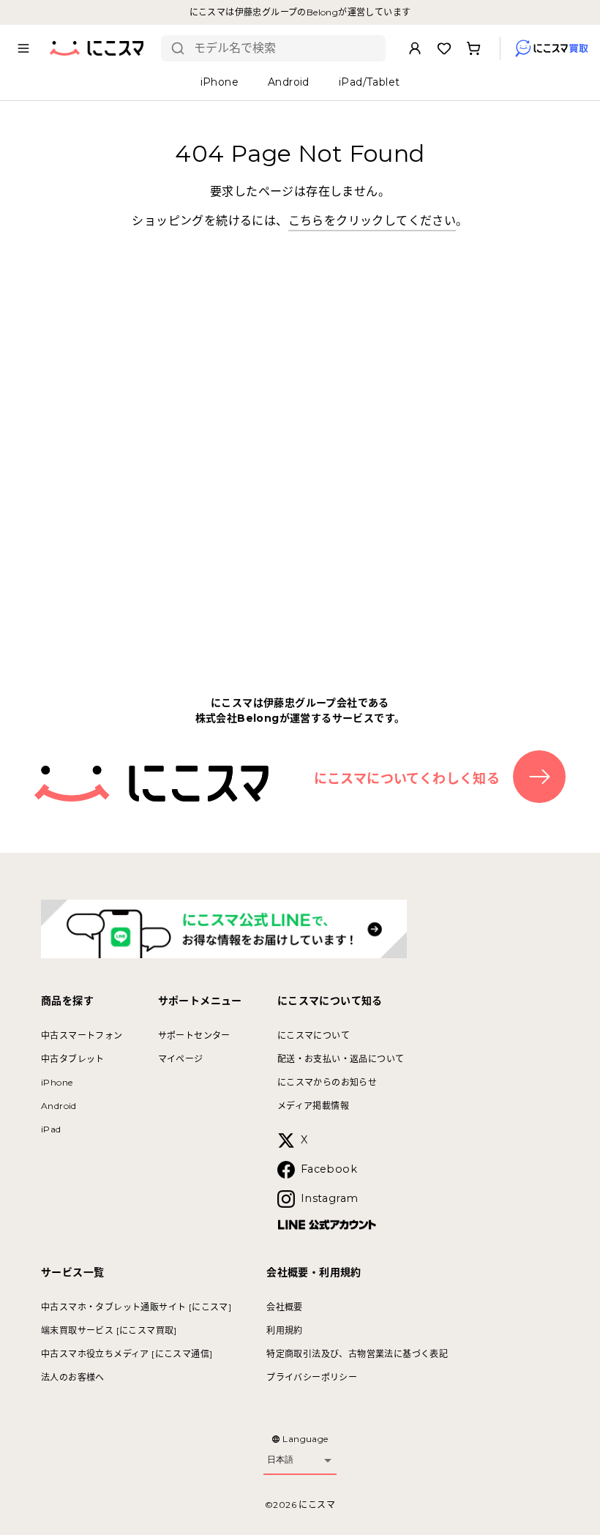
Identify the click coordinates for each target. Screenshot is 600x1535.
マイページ (180, 1058)
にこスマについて (313, 1035)
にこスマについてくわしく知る (407, 779)
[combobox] (284, 48)
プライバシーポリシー (311, 1377)
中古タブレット (73, 1058)
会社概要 (284, 1306)
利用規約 (284, 1330)
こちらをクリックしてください (372, 221)
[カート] (473, 48)
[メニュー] (23, 48)
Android (59, 1105)
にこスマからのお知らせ (327, 1082)
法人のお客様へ (73, 1377)
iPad (51, 1129)
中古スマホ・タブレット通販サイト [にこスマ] (136, 1306)
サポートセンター (194, 1035)
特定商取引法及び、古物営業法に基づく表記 (357, 1353)
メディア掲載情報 (313, 1105)
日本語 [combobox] (280, 1459)
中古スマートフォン (82, 1035)
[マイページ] (415, 48)
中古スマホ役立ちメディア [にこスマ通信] (126, 1353)
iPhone (56, 1082)
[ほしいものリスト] (444, 48)
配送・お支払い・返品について (341, 1058)
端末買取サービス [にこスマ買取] (109, 1330)
